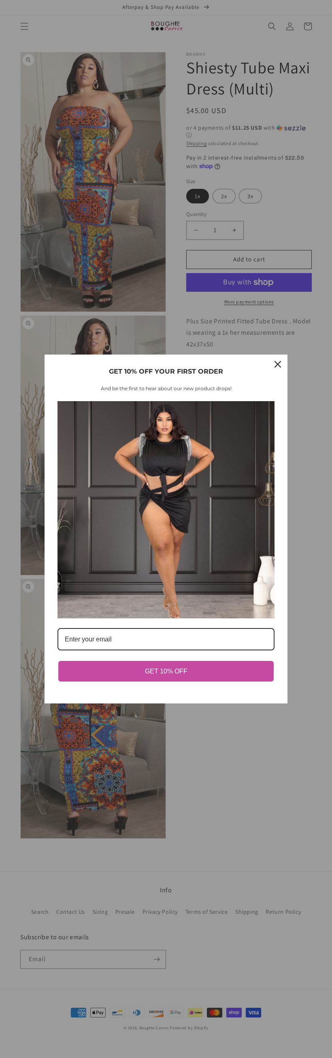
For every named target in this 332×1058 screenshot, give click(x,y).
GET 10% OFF (166, 671)
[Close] (277, 364)
